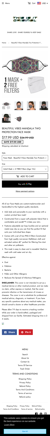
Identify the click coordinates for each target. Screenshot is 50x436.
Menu (7, 3)
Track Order (25, 368)
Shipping (5, 146)
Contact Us (25, 361)
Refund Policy (25, 386)
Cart (33, 3)
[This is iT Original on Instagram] (45, 414)
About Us (25, 358)
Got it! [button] (25, 431)
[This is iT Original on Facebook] (36, 414)
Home (4, 42)
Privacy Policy (25, 382)
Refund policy (25, 396)
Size (3, 164)
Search (25, 354)
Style (3, 153)
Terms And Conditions (25, 389)
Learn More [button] (9, 425)
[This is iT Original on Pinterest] (41, 414)
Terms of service (25, 393)
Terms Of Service (25, 365)
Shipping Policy (25, 378)
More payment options (25, 191)
